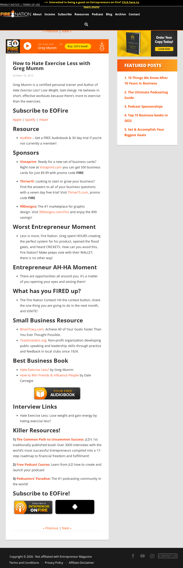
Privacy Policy (54, 563)
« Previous (50, 31)
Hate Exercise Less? (34, 369)
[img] (102, 48)
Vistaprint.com (51, 167)
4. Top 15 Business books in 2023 (146, 118)
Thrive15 (27, 181)
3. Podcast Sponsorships (143, 106)
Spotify (30, 119)
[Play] (28, 46)
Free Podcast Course (33, 464)
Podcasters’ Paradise (33, 478)
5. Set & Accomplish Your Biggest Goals (144, 132)
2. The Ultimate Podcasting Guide (146, 95)
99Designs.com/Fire (54, 212)
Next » (66, 31)
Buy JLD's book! (78, 46)
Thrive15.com (78, 192)
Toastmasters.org (33, 340)
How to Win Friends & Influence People (49, 375)
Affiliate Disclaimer (81, 563)
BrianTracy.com (32, 329)
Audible (25, 138)
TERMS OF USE (31, 4)
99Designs (28, 206)
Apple (17, 119)
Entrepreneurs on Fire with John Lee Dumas (15, 13)
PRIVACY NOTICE (10, 4)
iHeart (43, 119)
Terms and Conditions (24, 563)
